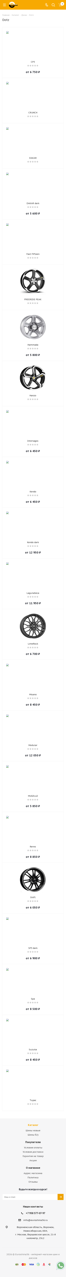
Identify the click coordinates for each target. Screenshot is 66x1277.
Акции (33, 1160)
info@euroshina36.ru (35, 1220)
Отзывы (33, 1181)
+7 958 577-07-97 (35, 1213)
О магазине (33, 1167)
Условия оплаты (33, 1147)
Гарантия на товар (33, 1156)
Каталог (33, 1125)
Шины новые (33, 1130)
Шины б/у (33, 1134)
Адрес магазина (33, 1173)
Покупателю (33, 1142)
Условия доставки (33, 1151)
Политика (33, 1177)
